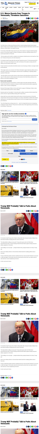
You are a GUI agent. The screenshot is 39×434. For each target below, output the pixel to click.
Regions (10, 7)
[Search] (38, 8)
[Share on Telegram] (30, 18)
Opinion (19, 7)
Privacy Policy (10, 121)
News (3, 7)
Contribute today (32, 3)
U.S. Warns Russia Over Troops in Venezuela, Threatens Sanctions (15, 14)
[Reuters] (2, 18)
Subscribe (35, 119)
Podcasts (27, 7)
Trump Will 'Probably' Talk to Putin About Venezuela (18, 207)
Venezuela (9, 110)
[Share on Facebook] (27, 18)
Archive (31, 7)
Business (15, 7)
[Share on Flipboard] (36, 18)
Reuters (5, 17)
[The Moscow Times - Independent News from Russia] (10, 3)
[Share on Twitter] (28, 18)
